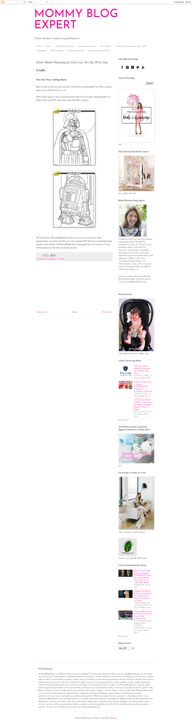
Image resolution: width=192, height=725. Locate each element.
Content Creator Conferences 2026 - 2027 (131, 46)
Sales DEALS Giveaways (64, 46)
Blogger (113, 718)
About (38, 46)
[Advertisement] (74, 287)
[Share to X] (49, 255)
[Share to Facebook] (51, 255)
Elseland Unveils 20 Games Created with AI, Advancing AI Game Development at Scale (143, 596)
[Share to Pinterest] (54, 255)
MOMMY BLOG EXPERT (76, 20)
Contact (48, 46)
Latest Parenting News (87, 46)
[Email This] (43, 255)
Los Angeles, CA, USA (55, 259)
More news (123, 420)
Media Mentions (56, 51)
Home (74, 312)
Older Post (107, 312)
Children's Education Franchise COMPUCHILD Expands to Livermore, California (143, 386)
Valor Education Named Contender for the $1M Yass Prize (142, 369)
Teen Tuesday (105, 46)
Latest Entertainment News (99, 51)
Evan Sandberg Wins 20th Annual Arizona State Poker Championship (143, 615)
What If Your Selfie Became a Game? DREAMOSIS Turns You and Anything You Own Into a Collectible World (142, 577)
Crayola (62, 90)
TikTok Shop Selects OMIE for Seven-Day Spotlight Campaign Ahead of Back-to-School (143, 404)
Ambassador (41, 51)
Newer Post (42, 312)
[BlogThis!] (46, 255)
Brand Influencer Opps (75, 51)
